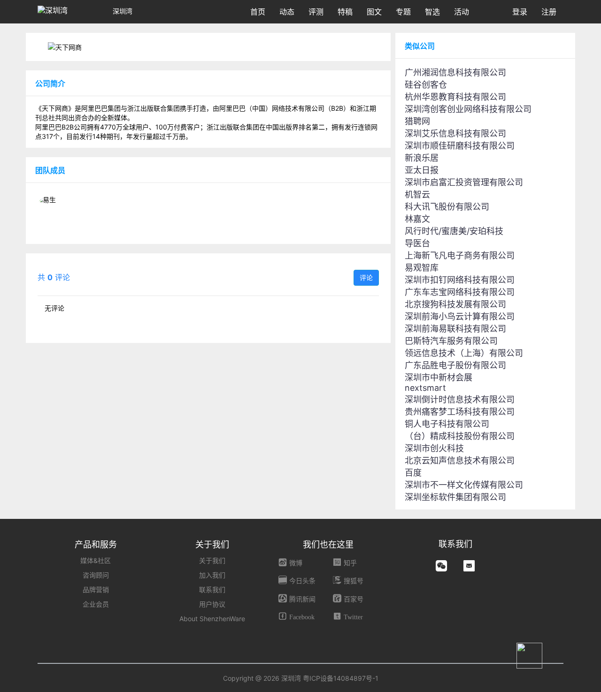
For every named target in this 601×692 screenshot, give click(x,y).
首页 (257, 11)
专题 (403, 11)
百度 (413, 473)
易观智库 (422, 268)
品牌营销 (96, 589)
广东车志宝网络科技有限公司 (460, 292)
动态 (286, 11)
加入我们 (212, 575)
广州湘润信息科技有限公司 (455, 72)
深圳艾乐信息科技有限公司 (455, 133)
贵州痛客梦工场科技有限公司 (460, 412)
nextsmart (425, 388)
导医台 (417, 243)
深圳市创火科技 (434, 448)
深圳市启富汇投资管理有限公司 (464, 182)
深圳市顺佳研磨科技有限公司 (460, 146)
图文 (374, 11)
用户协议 (212, 604)
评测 (316, 11)
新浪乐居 (422, 158)
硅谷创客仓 (426, 85)
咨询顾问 (96, 575)
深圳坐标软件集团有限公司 (455, 497)
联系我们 (212, 589)
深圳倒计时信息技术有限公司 (460, 399)
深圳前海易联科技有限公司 (455, 329)
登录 (519, 11)
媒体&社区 (95, 560)
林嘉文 (417, 219)
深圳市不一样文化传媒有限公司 (464, 485)
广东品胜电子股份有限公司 (455, 365)
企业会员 (96, 604)
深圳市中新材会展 (438, 377)
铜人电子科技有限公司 (447, 424)
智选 (432, 11)
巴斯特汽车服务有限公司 (451, 341)
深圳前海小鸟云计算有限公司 (460, 316)
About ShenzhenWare (212, 619)
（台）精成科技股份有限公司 (460, 436)
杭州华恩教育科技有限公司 (455, 97)
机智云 (417, 194)
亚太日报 (422, 170)
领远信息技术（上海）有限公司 (464, 353)
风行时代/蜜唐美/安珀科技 (454, 231)
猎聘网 (417, 121)
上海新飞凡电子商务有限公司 (460, 255)
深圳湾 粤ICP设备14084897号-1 (329, 678)
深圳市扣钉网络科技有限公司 (460, 280)
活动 (461, 11)
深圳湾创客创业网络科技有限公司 (468, 109)
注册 (548, 11)
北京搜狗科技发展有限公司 (455, 304)
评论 (366, 277)
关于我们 (212, 560)
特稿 (345, 11)
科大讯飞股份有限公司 (447, 207)
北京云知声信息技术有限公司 (460, 460)
